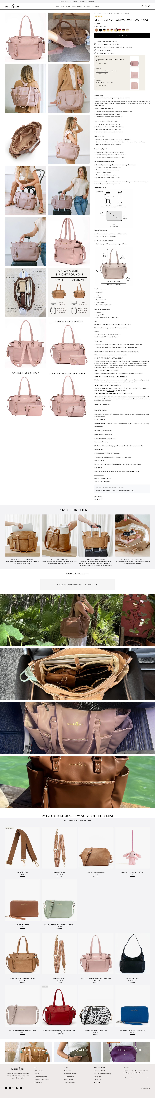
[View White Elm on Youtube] (21, 1088)
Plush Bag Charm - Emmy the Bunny (132, 872)
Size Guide (110, 390)
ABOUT (66, 1067)
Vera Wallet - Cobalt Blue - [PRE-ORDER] (132, 1030)
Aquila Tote (97, 1076)
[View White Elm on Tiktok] (10, 1088)
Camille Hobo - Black (132, 978)
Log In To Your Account (42, 1079)
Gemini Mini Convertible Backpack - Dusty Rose (96, 978)
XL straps (104, 399)
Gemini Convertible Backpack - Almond (22, 978)
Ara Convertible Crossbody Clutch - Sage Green (59, 924)
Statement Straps (59, 872)
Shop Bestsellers (99, 1067)
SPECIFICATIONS (100, 188)
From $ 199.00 (95, 980)
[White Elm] (12, 6)
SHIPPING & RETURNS (101, 405)
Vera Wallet (97, 1079)
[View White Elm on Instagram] (6, 1088)
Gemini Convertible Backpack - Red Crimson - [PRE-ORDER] (59, 1031)
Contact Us (38, 1082)
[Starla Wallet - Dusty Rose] (134, 84)
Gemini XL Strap (22, 872)
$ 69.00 (22, 926)
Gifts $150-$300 (103, 13)
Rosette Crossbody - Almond (96, 872)
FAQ (95, 321)
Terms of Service (69, 1082)
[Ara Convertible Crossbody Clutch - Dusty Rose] (134, 61)
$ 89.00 (59, 926)
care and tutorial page (122, 382)
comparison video (113, 355)
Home (95, 13)
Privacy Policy (68, 1079)
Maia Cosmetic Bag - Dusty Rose (106, 71)
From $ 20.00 (59, 874)
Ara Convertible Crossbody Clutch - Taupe (22, 1030)
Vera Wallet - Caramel (22, 924)
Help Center (38, 1071)
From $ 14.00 (22, 874)
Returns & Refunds (41, 1076)
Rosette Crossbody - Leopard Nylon (96, 1030)
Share (100, 499)
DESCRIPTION (99, 96)
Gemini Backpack (99, 1071)
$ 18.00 (132, 874)
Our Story (67, 1071)
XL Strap (97, 1082)
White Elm (147, 1088)
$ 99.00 (95, 874)
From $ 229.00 (59, 1034)
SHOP (28, 1054)
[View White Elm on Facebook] (13, 1088)
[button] (98, 16)
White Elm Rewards (70, 1074)
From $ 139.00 (132, 980)
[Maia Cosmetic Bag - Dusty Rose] (134, 72)
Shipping (37, 1074)
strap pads (144, 399)
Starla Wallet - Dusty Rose (105, 82)
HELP (36, 1067)
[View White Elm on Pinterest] (17, 1088)
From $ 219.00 (22, 980)
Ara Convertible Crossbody (102, 1074)
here (109, 478)
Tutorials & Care (69, 1076)
